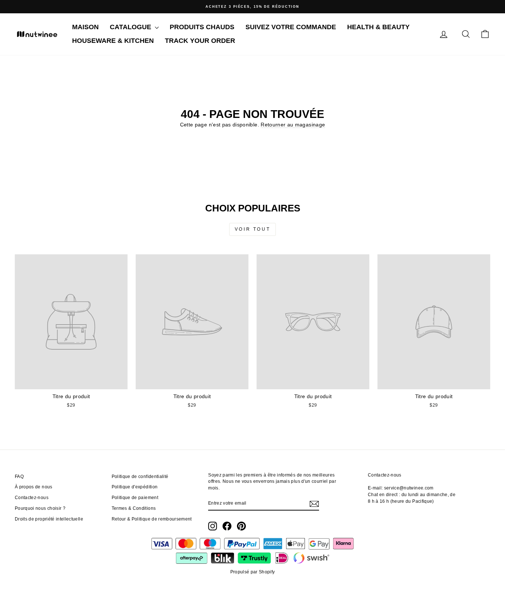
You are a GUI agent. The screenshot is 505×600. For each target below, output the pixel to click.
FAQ (19, 476)
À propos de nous (33, 486)
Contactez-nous (31, 497)
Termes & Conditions (134, 508)
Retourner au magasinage (293, 125)
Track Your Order (200, 40)
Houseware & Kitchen (113, 40)
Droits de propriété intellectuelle (49, 519)
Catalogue (131, 27)
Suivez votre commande (290, 27)
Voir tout (252, 229)
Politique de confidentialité (140, 476)
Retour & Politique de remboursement (152, 519)
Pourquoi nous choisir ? (40, 508)
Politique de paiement (135, 497)
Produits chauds (202, 27)
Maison (85, 27)
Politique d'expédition (135, 486)
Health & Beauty (378, 27)
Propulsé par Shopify (252, 571)
